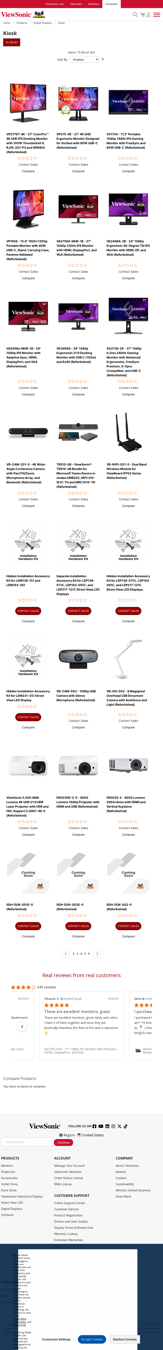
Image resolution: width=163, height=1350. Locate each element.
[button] (28, 171)
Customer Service (66, 1209)
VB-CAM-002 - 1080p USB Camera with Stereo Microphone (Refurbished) (76, 695)
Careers (121, 1178)
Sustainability (125, 1184)
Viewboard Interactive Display (22, 1196)
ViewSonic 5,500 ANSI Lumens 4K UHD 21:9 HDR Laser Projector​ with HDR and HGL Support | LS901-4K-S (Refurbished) (27, 806)
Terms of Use (19, 1324)
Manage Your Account (69, 1165)
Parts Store (9, 1190)
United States (93, 1135)
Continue (63, 1142)
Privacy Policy (19, 1318)
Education (76, 4)
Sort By (62, 59)
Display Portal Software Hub (73, 1227)
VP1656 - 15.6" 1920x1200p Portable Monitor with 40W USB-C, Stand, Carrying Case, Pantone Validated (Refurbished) (27, 250)
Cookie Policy (19, 1321)
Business (94, 4)
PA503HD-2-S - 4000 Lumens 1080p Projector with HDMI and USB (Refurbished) (78, 802)
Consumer (111, 4)
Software (7, 1215)
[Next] (97, 953)
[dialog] (81, 1297)
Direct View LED (12, 1202)
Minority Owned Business (133, 1190)
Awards (121, 1172)
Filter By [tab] (12, 42)
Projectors (8, 1172)
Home (7, 22)
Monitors (7, 1165)
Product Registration (68, 1215)
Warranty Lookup (66, 1234)
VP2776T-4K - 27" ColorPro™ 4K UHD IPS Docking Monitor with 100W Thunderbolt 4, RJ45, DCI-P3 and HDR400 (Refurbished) (27, 143)
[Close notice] (131, 1339)
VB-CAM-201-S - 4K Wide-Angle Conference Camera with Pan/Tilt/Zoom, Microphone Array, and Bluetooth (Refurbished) (26, 473)
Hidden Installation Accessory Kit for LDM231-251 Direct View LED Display (28, 695)
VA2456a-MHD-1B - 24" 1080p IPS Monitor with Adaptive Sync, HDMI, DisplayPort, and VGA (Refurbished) (23, 357)
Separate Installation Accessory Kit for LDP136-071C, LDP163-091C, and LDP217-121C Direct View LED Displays (78, 585)
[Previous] (65, 953)
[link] (81, 1050)
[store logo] (66, 14)
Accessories (9, 1178)
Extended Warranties (68, 1240)
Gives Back (123, 1196)
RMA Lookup (63, 1184)
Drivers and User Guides (71, 1221)
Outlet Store (9, 1184)
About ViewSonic (127, 1165)
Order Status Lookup (68, 1178)
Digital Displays (43, 22)
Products (22, 22)
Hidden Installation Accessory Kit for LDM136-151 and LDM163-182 (28, 580)
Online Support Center (69, 1203)
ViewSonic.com (54, 4)
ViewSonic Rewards (67, 1172)
